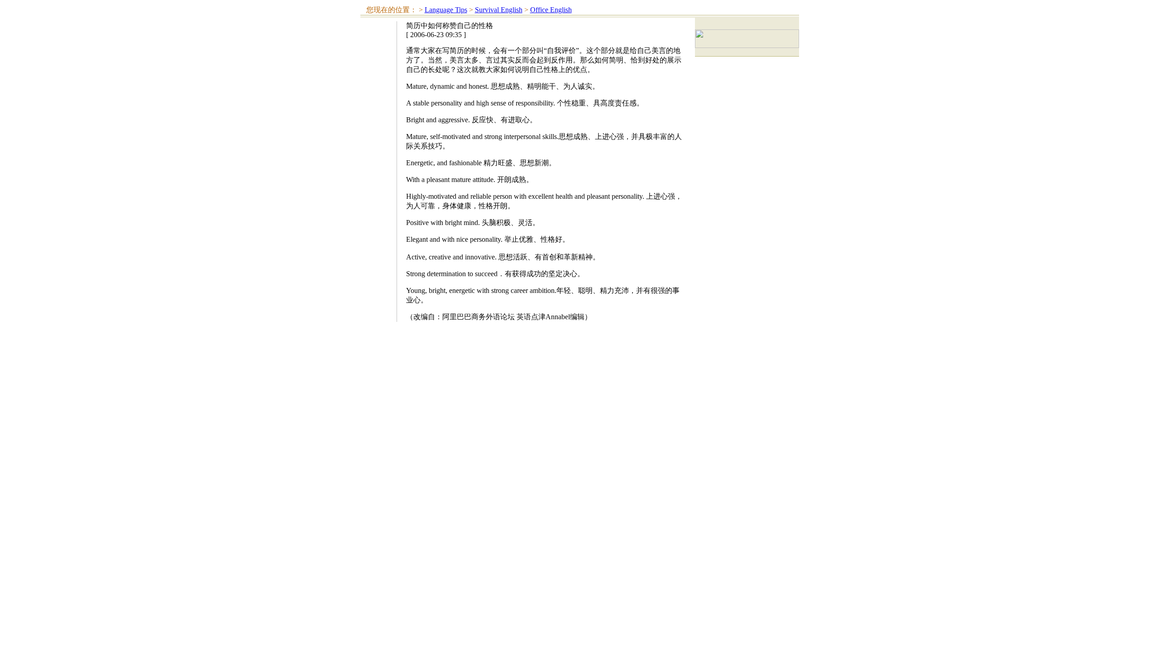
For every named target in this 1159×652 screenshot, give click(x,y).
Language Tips (446, 10)
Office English (551, 10)
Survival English (498, 10)
